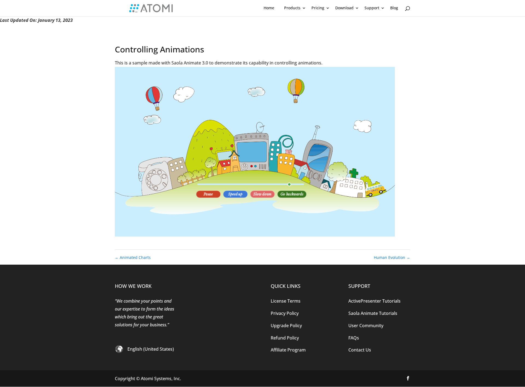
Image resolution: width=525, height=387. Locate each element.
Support (371, 7)
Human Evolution (392, 257)
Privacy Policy (285, 313)
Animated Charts (133, 257)
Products (292, 7)
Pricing (317, 7)
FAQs (353, 338)
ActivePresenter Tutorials (374, 301)
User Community (365, 326)
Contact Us (359, 350)
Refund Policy (285, 338)
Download (344, 7)
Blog (394, 7)
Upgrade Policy (286, 326)
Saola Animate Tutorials (372, 313)
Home (269, 7)
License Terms (286, 301)
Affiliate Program (288, 350)
